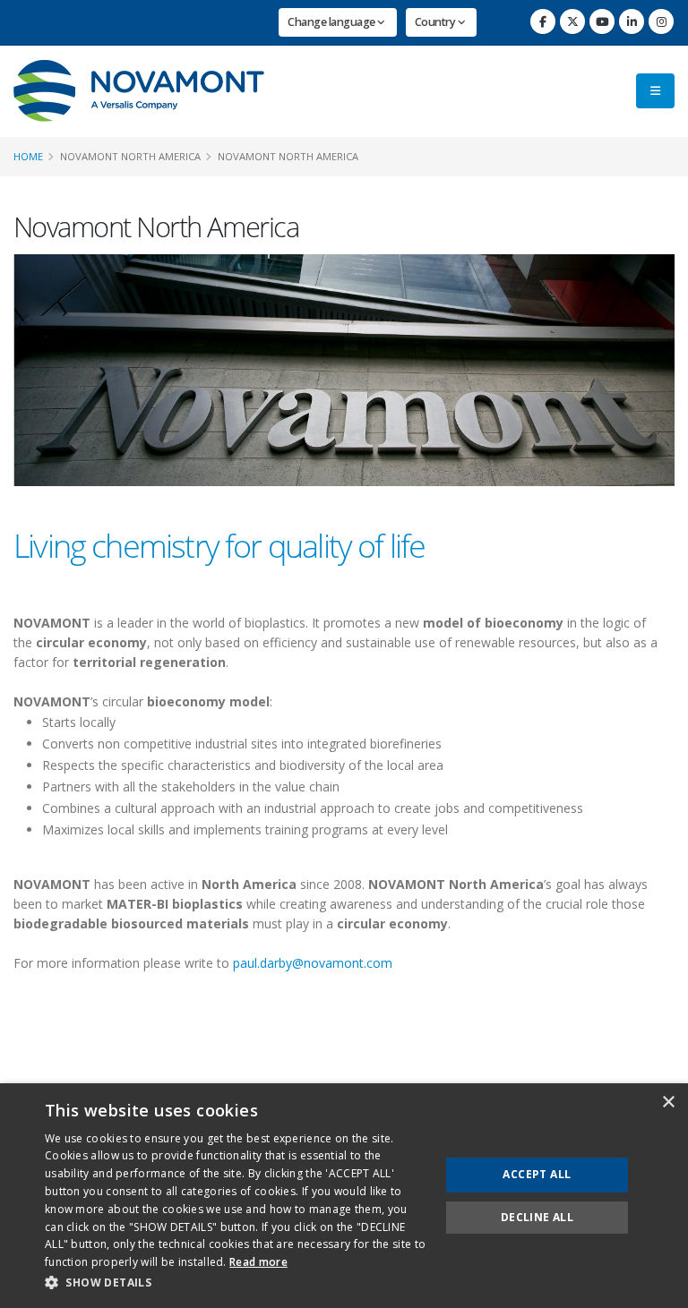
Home (28, 156)
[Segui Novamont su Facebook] (542, 21)
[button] (236, 1283)
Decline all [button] (537, 1217)
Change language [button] (332, 22)
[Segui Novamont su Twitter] (572, 21)
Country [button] (436, 22)
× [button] (668, 1102)
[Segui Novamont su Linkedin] (631, 21)
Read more (258, 1262)
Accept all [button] (537, 1174)
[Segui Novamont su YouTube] (602, 21)
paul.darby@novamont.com (312, 962)
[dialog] (344, 1195)
